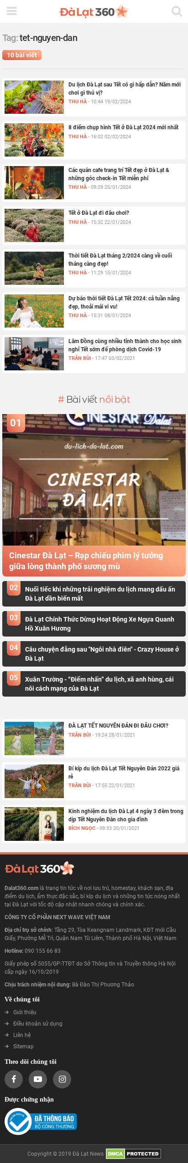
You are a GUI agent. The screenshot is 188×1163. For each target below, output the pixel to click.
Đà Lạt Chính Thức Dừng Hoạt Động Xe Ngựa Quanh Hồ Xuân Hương (99, 623)
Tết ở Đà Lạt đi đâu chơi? (98, 213)
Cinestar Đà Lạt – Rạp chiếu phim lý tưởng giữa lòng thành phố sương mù (86, 561)
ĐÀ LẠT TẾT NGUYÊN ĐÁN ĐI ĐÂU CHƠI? (118, 726)
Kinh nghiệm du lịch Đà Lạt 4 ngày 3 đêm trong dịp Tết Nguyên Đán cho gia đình (125, 815)
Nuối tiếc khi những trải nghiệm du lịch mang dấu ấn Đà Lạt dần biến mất (100, 593)
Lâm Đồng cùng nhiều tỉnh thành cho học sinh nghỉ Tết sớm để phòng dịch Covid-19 (125, 345)
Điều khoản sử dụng (38, 1024)
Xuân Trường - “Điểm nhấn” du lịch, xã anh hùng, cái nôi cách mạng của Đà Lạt (99, 683)
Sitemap (23, 1046)
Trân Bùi (80, 358)
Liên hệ (22, 1035)
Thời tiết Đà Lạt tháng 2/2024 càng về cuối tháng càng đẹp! (120, 260)
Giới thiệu (25, 1012)
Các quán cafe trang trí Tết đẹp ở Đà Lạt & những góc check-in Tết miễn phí (118, 174)
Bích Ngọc (82, 828)
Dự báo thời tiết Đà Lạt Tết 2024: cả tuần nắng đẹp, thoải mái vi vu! (124, 302)
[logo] (94, 11)
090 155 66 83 (43, 951)
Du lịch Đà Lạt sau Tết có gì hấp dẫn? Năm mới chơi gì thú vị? (124, 88)
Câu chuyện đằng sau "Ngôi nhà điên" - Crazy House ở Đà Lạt (102, 653)
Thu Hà (78, 102)
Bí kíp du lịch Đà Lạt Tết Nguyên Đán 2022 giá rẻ (123, 772)
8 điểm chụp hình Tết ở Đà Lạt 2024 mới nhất (123, 127)
